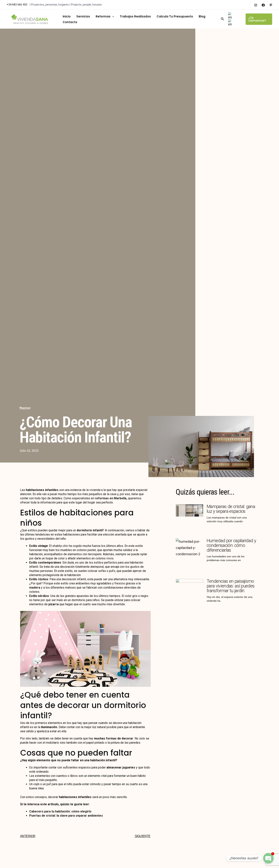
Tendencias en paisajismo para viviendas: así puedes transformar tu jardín (231, 586)
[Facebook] (263, 5)
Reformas (103, 16)
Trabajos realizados (135, 16)
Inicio (67, 16)
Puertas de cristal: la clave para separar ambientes (66, 815)
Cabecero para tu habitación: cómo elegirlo (60, 811)
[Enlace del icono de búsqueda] (222, 19)
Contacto (70, 22)
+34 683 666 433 (17, 4)
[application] (112, 16)
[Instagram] (255, 5)
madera (34, 587)
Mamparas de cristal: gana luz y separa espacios (231, 509)
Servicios (83, 16)
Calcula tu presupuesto (175, 16)
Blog (202, 16)
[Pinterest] (270, 5)
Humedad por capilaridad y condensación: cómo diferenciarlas (231, 545)
